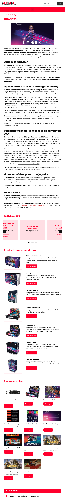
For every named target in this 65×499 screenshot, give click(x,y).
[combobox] (49, 3)
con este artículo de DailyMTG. (28, 164)
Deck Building (45, 124)
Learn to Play (35, 124)
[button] (32, 9)
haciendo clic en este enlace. (34, 169)
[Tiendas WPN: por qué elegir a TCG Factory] (7, 496)
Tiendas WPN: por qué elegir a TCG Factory (23, 496)
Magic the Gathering (10, 15)
